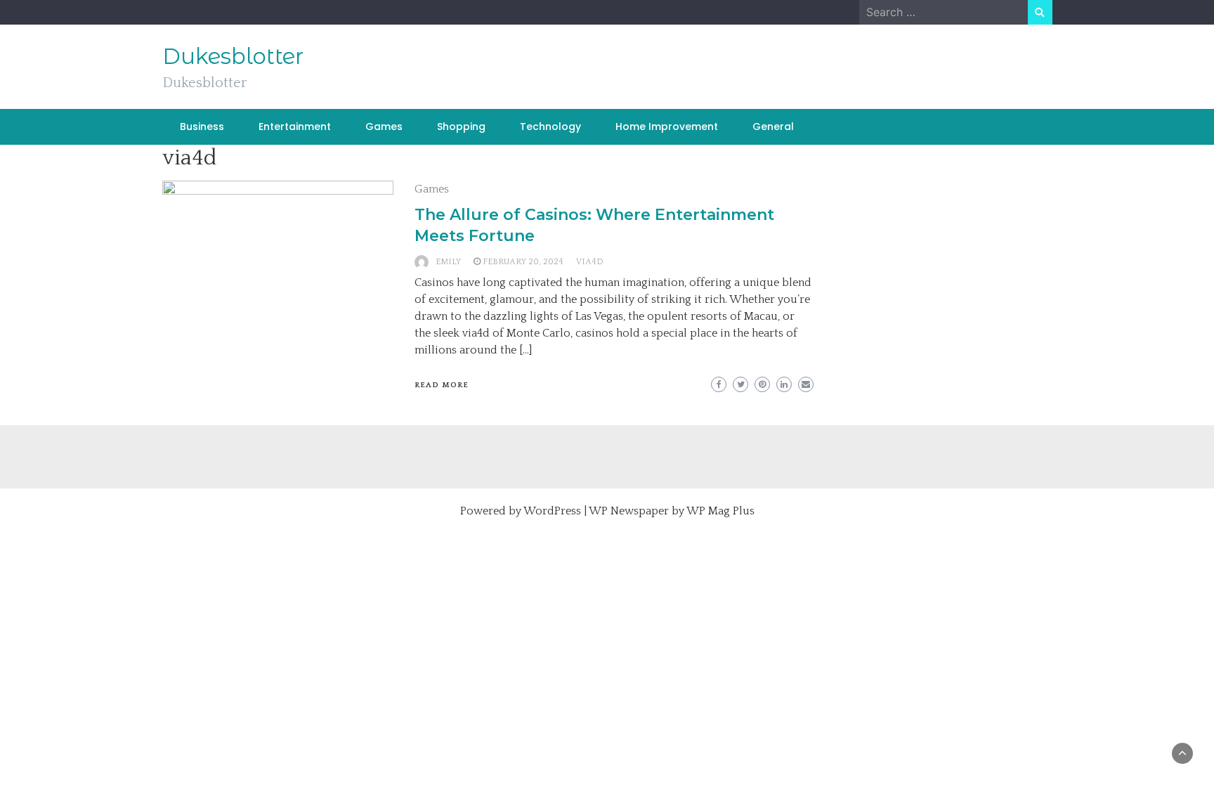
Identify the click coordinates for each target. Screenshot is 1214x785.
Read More (442, 385)
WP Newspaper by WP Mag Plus (672, 511)
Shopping (461, 126)
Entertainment (295, 126)
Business (202, 126)
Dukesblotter (233, 56)
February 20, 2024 (523, 261)
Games (384, 126)
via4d (589, 261)
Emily (448, 261)
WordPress (552, 511)
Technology (550, 126)
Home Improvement (666, 126)
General (773, 126)
